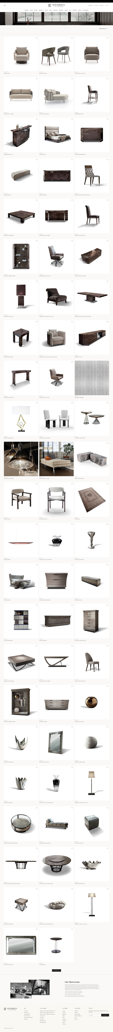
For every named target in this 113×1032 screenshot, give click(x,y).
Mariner (76, 1019)
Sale (70, 10)
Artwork (64, 1024)
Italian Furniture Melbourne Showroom (47, 1014)
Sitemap (25, 1019)
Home (5, 13)
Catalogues (85, 10)
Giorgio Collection (78, 1015)
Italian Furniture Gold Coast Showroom (47, 1010)
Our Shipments (27, 1014)
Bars (51, 10)
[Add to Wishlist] (36, 38)
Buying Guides (43, 1020)
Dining (64, 1012)
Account (26, 1010)
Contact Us (26, 1012)
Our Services (42, 1015)
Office (64, 1015)
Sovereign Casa (43, 1022)
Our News (42, 1019)
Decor (66, 10)
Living (64, 1010)
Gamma (76, 1012)
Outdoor (61, 10)
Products (8, 13)
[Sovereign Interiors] (56, 5)
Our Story (42, 1017)
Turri (75, 1017)
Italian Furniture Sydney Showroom (47, 1012)
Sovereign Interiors (9, 1028)
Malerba (76, 1010)
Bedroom (64, 1014)
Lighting (55, 10)
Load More (56, 970)
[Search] (4, 5)
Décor (64, 1022)
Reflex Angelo (77, 1014)
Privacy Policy (27, 1015)
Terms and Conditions (28, 1017)
